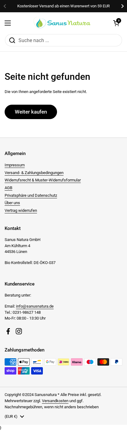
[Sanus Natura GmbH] (62, 23)
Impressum (15, 165)
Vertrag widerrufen (21, 210)
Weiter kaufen (31, 112)
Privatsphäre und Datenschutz (31, 195)
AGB (8, 187)
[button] (116, 23)
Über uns (12, 202)
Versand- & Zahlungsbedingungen (34, 172)
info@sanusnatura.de (35, 306)
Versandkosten (55, 400)
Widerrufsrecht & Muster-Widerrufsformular (43, 180)
